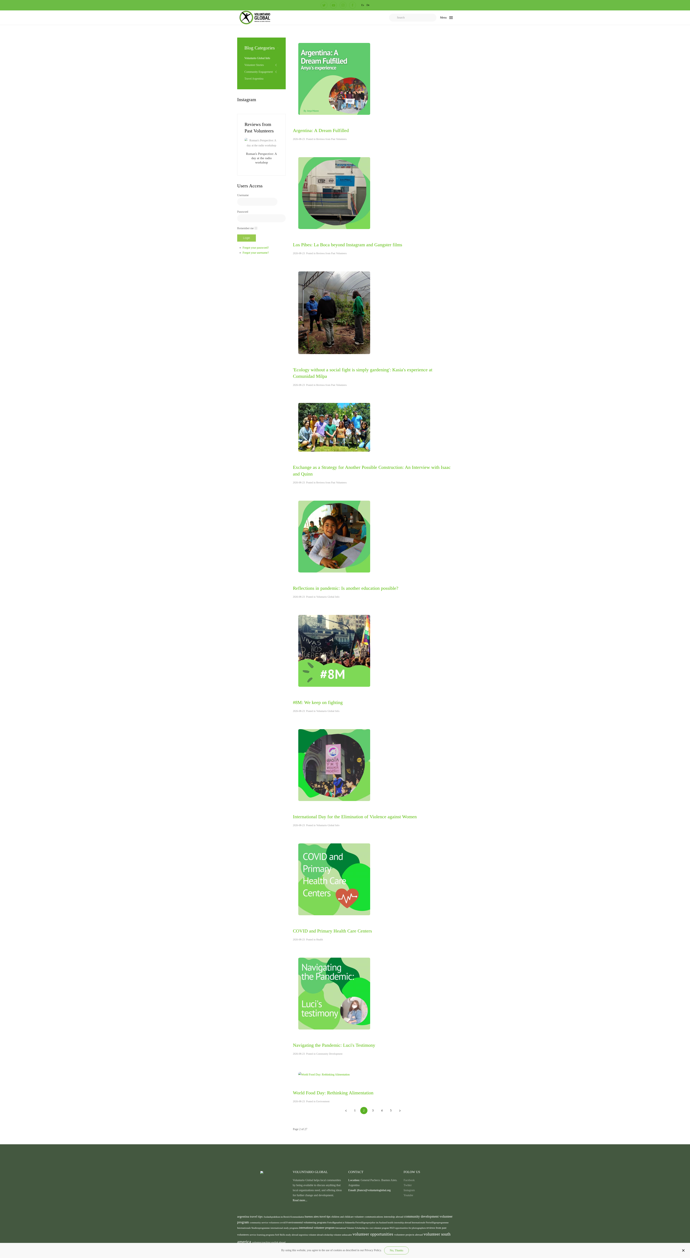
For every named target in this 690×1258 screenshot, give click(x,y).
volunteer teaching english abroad (269, 1242)
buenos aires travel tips (318, 1216)
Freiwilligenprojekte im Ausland (371, 1222)
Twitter (408, 1185)
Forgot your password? (256, 247)
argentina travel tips (250, 1216)
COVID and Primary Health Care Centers (332, 931)
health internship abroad (399, 1222)
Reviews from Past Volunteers (331, 139)
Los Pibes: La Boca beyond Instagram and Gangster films (347, 244)
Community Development (329, 1053)
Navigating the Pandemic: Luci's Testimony (334, 1045)
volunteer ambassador (343, 1235)
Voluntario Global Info (327, 596)
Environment (323, 1101)
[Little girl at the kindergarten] (334, 536)
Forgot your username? (256, 252)
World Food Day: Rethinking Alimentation (333, 1092)
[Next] (399, 1110)
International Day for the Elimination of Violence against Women (355, 816)
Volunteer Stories (254, 64)
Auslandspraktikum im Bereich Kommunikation (284, 1217)
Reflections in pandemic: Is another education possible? (345, 588)
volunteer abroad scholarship (321, 1235)
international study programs (284, 1228)
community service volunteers (265, 1222)
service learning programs (262, 1234)
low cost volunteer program (378, 1228)
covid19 (284, 1222)
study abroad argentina (297, 1234)
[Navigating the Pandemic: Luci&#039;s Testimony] (334, 993)
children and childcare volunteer (348, 1216)
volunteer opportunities (373, 1234)
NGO (392, 1228)
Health (319, 939)
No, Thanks (396, 1250)
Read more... (300, 1200)
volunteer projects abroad (409, 1234)
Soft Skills (280, 1235)
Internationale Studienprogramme (253, 1228)
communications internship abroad (384, 1216)
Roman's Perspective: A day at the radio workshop (261, 158)
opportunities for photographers (410, 1228)
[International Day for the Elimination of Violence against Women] (334, 764)
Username (243, 195)
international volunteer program (317, 1227)
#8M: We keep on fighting (318, 702)
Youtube (408, 1195)
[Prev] (345, 1110)
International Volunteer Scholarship (350, 1228)
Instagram (409, 1190)
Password (242, 211)
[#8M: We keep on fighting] (334, 650)
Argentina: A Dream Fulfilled (321, 130)
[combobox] (412, 18)
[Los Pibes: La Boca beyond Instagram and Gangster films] (334, 192)
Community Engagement (258, 71)
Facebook (409, 1180)
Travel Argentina (253, 78)
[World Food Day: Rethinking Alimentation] (324, 1074)
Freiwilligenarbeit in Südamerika (341, 1222)
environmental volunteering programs (307, 1222)
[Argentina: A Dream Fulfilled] (334, 78)
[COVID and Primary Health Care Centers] (334, 878)
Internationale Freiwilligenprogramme (430, 1222)
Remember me (245, 228)
